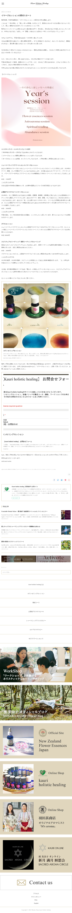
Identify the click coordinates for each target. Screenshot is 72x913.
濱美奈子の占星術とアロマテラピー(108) (16, 469)
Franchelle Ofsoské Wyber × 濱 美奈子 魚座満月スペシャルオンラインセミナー (24, 511)
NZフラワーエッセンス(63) (30, 469)
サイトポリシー (36, 897)
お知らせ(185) (4, 469)
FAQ (35, 900)
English (36, 903)
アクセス (36, 893)
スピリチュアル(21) (41, 469)
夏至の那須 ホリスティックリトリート (12, 541)
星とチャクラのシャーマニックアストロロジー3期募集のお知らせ (20, 526)
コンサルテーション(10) (51, 469)
